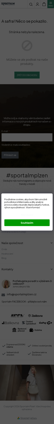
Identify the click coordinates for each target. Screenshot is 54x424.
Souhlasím (27, 222)
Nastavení (27, 214)
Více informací (33, 207)
